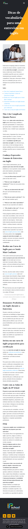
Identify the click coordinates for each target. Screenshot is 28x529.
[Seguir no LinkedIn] (4, 516)
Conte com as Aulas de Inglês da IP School (14, 109)
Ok (7, 526)
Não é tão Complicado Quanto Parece (13, 91)
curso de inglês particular (11, 274)
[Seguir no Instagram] (9, 516)
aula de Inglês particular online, (13, 231)
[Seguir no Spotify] (13, 516)
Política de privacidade (16, 526)
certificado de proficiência (14, 352)
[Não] (26, 523)
